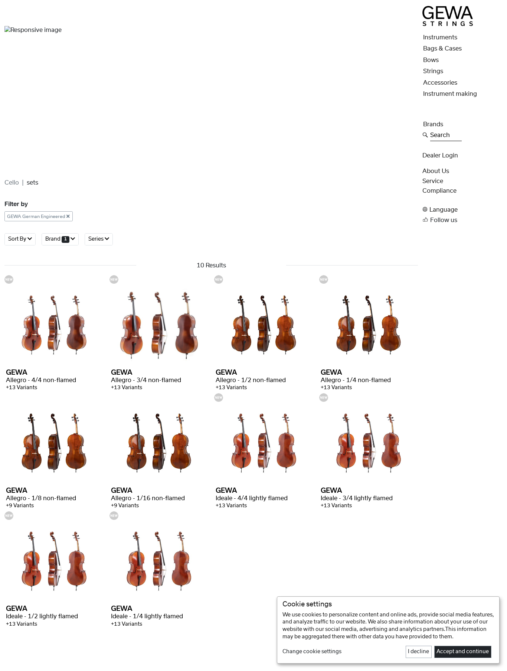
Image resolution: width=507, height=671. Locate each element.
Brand (56, 239)
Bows (431, 60)
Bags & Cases (442, 49)
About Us (435, 171)
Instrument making (450, 94)
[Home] (447, 16)
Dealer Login (440, 156)
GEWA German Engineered (36, 216)
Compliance (439, 191)
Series (96, 239)
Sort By (17, 239)
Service (432, 181)
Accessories (440, 83)
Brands (433, 124)
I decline (418, 651)
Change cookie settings (311, 651)
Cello (11, 183)
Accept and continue (462, 651)
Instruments (440, 37)
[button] (462, 209)
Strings (433, 71)
